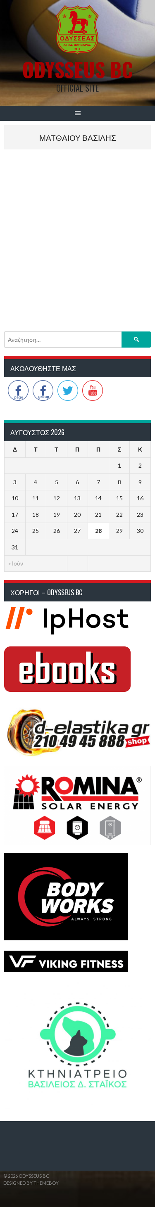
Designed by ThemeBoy (31, 1183)
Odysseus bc (77, 69)
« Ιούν (15, 563)
